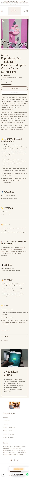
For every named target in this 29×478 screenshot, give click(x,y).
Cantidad (3, 79)
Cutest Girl (12, 475)
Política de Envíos (7, 430)
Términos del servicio (8, 437)
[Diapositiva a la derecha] (17, 51)
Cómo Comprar (5, 330)
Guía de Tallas (6, 424)
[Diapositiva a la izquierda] (11, 51)
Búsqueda (5, 417)
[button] (1, 10)
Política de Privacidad (8, 434)
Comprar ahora (14, 92)
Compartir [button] (5, 340)
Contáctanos (6, 420)
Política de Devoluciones (9, 427)
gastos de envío (6, 77)
